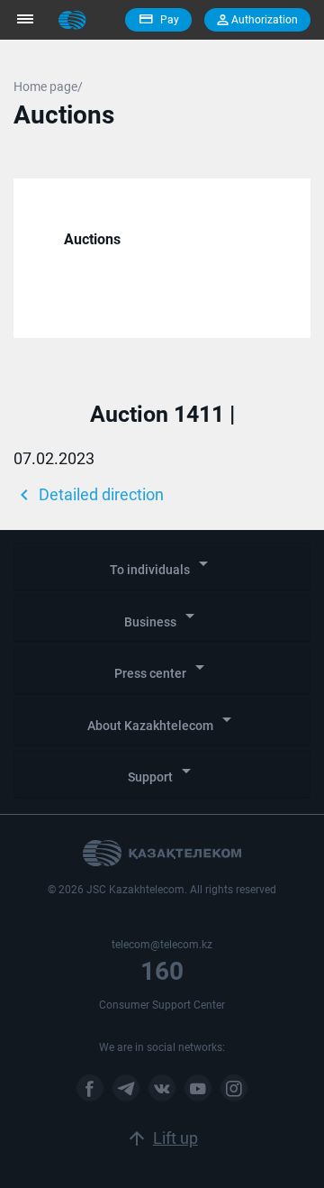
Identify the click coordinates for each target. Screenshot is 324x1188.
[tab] (162, 567)
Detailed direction (89, 495)
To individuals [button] (162, 565)
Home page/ (48, 86)
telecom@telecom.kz (162, 944)
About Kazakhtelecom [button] (162, 720)
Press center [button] (162, 668)
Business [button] (162, 617)
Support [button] (162, 772)
